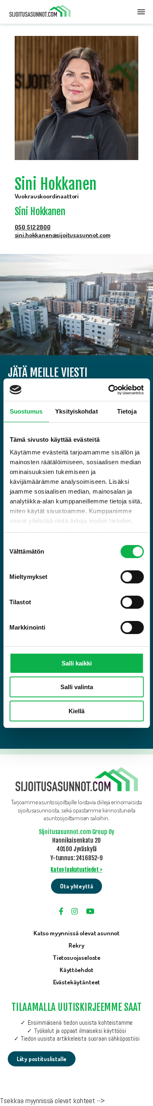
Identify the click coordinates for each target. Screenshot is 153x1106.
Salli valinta (76, 686)
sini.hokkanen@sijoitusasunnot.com (63, 235)
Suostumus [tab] (26, 411)
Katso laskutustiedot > (76, 869)
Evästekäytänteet (76, 982)
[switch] (132, 576)
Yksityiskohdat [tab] (76, 411)
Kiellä (76, 711)
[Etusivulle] (40, 12)
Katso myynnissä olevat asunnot (76, 933)
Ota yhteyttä (76, 886)
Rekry (76, 945)
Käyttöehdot (76, 970)
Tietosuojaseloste (76, 957)
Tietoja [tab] (127, 411)
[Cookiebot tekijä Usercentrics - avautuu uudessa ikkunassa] (109, 390)
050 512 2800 (33, 227)
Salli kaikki (77, 663)
